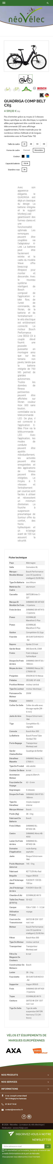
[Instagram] (29, 1117)
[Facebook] (24, 1117)
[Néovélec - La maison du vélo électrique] (26, 15)
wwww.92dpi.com (20, 1128)
